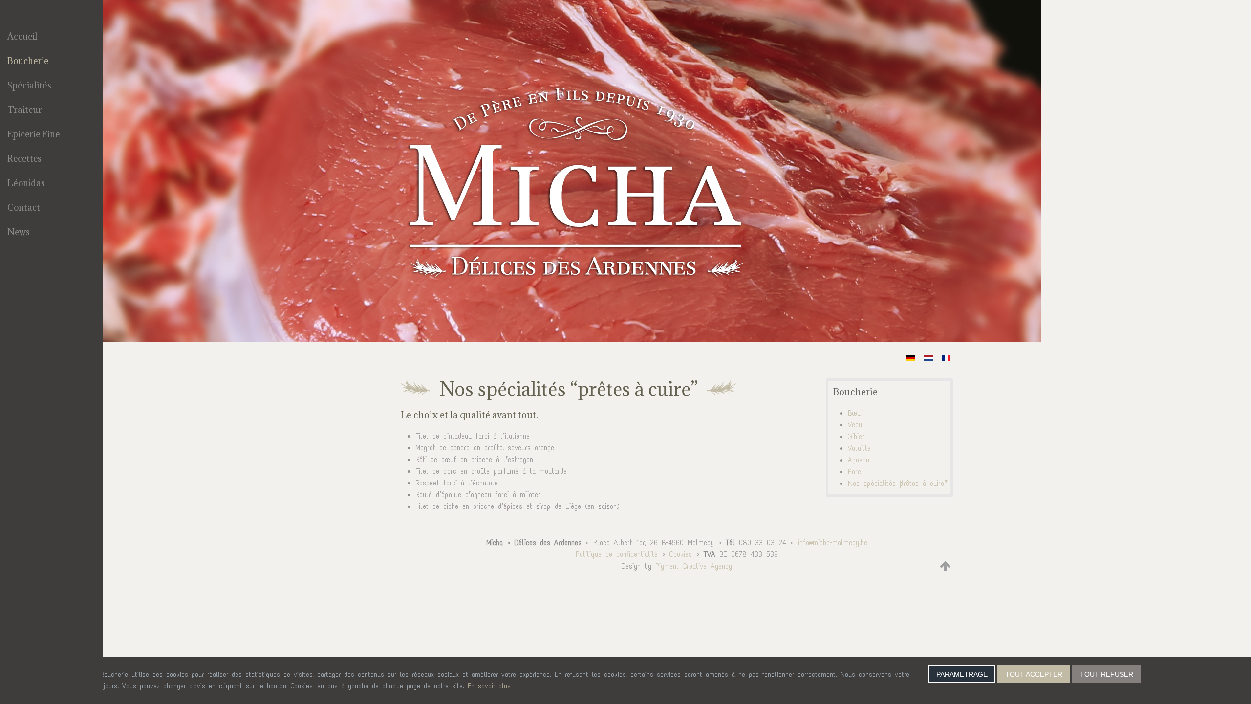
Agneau (858, 460)
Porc (854, 471)
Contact (23, 207)
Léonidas (26, 183)
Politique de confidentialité (617, 554)
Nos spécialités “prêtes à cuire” (896, 483)
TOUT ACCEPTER (1033, 674)
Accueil (22, 36)
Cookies (680, 554)
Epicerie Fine (33, 134)
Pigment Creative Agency (693, 566)
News (18, 232)
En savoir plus (489, 686)
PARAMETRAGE (962, 674)
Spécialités (29, 85)
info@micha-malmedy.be (832, 542)
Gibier (856, 436)
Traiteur (24, 109)
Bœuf (855, 413)
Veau (855, 424)
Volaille (859, 448)
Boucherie (27, 60)
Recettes (24, 158)
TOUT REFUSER (1106, 674)
